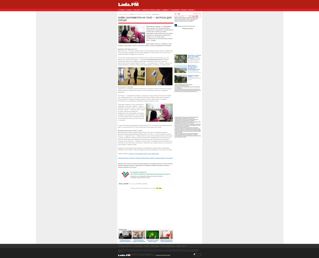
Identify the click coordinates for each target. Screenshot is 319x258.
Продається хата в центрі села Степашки (187, 125)
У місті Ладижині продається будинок (183, 85)
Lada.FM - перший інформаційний (130, 251)
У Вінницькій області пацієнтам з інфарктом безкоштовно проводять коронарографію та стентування (145, 158)
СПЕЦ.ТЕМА (136, 10)
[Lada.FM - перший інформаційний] (128, 8)
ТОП (129, 236)
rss (134, 183)
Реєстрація (195, 13)
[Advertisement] (171, 3)
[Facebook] (177, 13)
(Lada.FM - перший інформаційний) (165, 249)
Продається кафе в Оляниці (194, 77)
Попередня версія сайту (125, 246)
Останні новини (138, 246)
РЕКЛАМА (191, 10)
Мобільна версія (181, 246)
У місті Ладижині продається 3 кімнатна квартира (186, 118)
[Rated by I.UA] (197, 255)
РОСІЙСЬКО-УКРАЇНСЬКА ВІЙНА (151, 10)
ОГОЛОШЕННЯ (175, 10)
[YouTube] (179, 13)
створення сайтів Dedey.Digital (163, 255)
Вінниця (132, 14)
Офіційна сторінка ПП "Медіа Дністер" (186, 26)
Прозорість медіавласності (168, 246)
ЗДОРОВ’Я (145, 183)
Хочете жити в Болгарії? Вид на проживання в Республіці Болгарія (187, 71)
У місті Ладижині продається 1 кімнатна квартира (187, 122)
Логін (200, 13)
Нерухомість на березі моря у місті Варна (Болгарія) (194, 60)
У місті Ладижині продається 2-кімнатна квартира (187, 128)
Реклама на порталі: (187, 28)
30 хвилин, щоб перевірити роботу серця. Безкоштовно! (144, 153)
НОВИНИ (129, 10)
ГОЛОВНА (122, 10)
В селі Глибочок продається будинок (187, 90)
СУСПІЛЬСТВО (139, 183)
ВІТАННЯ (183, 10)
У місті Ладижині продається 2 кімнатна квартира (186, 120)
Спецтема (146, 246)
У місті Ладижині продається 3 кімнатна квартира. (186, 134)
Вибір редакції (155, 246)
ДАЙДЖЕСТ (165, 10)
